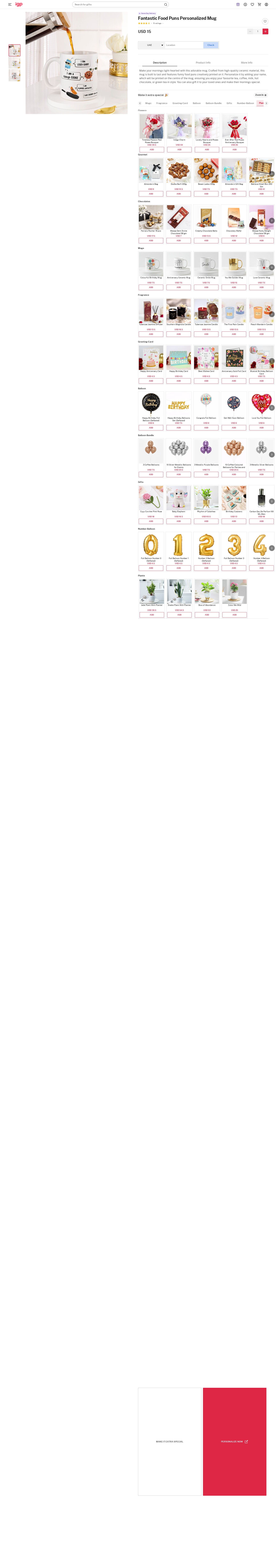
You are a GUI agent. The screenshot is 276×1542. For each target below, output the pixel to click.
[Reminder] (238, 4)
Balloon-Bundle (214, 103)
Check (210, 45)
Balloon (197, 103)
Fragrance (161, 103)
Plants (262, 103)
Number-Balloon (245, 103)
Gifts (229, 103)
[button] (272, 174)
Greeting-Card (180, 103)
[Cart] (259, 4)
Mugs (148, 103)
